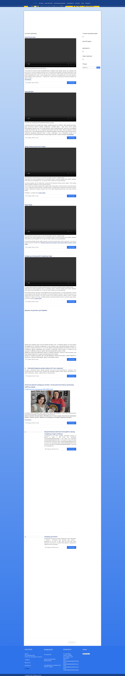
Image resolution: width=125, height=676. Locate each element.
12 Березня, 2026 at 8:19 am (52, 547)
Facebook (27, 668)
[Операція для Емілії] (34, 585)
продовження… (28, 79)
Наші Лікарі (28, 205)
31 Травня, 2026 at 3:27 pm (32, 137)
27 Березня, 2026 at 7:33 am (32, 376)
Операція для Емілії (50, 537)
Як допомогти (70, 3)
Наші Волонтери (30, 37)
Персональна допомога (59, 3)
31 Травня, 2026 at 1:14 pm (32, 247)
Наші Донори (29, 91)
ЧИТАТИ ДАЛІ (71, 195)
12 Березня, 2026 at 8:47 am (52, 449)
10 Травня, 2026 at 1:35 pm (32, 359)
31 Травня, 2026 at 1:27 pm (32, 195)
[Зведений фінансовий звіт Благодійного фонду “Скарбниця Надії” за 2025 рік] (34, 480)
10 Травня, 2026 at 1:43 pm (32, 301)
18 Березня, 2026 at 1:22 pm (32, 422)
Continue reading (41, 192)
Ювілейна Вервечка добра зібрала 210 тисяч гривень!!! (45, 368)
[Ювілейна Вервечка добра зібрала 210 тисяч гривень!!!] (25, 368)
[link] (56, 242)
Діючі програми (48, 3)
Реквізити (87, 3)
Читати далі (71, 82)
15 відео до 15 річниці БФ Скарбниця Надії (38, 256)
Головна (35, 3)
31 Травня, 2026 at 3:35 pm (32, 82)
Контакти (77, 3)
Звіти (82, 3)
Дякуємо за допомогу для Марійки (36, 310)
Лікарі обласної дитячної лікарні (35, 146)
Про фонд (41, 3)
